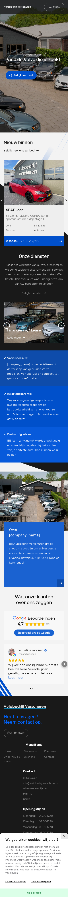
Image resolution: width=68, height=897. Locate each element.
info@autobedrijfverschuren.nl (41, 783)
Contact (19, 733)
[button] (4, 664)
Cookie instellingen (15, 881)
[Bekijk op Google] (11, 652)
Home (7, 751)
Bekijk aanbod (23, 75)
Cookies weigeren (41, 881)
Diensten (50, 751)
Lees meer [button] (15, 677)
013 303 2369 (30, 777)
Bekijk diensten (32, 293)
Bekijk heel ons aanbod (19, 150)
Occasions (30, 751)
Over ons (53, 75)
